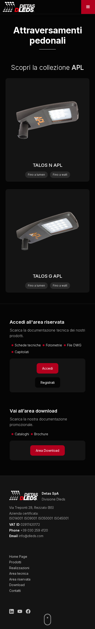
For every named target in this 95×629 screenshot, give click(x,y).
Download (17, 585)
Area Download (47, 450)
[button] (88, 7)
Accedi (47, 368)
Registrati (48, 382)
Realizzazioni (19, 568)
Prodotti (15, 562)
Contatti (15, 591)
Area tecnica (18, 573)
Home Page (18, 556)
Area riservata (19, 579)
